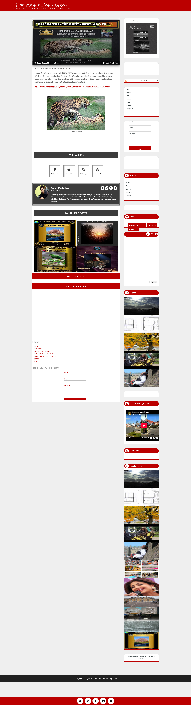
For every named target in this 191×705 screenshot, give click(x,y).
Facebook (54, 174)
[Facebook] (95, 701)
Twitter (69, 174)
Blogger (142, 669)
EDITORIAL (38, 349)
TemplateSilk (113, 689)
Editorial (128, 103)
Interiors (128, 109)
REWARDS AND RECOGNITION (45, 356)
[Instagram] (88, 701)
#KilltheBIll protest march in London (156, 377)
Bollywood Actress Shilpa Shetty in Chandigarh (158, 604)
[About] (111, 701)
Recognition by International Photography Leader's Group (158, 657)
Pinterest (97, 174)
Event (127, 106)
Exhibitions (129, 116)
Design (128, 113)
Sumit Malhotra (111, 63)
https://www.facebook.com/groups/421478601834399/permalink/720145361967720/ (72, 86)
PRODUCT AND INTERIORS (44, 354)
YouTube (128, 200)
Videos (128, 122)
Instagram (129, 203)
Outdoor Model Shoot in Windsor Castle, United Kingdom (158, 395)
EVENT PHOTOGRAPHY (42, 351)
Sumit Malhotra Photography (41, 4)
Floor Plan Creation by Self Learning (156, 341)
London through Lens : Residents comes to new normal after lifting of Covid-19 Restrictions (158, 586)
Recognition (129, 119)
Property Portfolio (149, 622)
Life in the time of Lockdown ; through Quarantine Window (158, 323)
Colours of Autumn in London (153, 359)
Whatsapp (83, 174)
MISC (36, 361)
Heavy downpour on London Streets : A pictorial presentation (158, 640)
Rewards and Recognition (48, 63)
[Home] (80, 701)
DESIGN (37, 359)
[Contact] (103, 701)
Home (36, 346)
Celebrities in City (137, 236)
